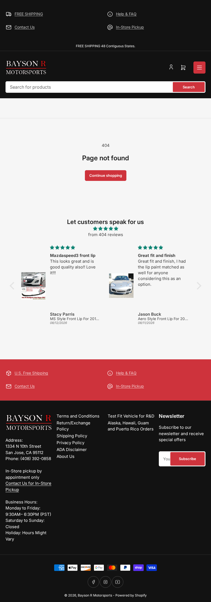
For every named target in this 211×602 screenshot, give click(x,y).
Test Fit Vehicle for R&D (131, 416)
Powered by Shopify (131, 595)
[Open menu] (199, 67)
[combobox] (105, 87)
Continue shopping (105, 175)
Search (189, 87)
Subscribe (187, 459)
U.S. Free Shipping (31, 373)
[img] (105, 229)
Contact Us (25, 27)
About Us (65, 456)
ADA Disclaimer (72, 449)
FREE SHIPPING (29, 14)
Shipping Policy (72, 435)
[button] (13, 286)
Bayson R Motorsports (95, 595)
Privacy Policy (70, 442)
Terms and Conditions (78, 416)
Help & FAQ (126, 14)
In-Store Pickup (130, 27)
